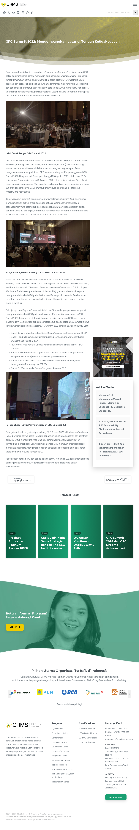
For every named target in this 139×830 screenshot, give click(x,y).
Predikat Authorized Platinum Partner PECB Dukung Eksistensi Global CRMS (18, 543)
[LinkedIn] (18, 13)
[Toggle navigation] (135, 4)
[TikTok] (32, 13)
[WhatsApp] (27, 13)
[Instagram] (22, 13)
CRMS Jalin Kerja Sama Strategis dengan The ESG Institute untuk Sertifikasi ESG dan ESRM (53, 543)
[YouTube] (13, 13)
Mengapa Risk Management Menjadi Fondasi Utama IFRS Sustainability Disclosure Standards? (112, 403)
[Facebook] (4, 13)
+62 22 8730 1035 (119, 728)
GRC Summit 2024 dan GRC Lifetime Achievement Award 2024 (116, 543)
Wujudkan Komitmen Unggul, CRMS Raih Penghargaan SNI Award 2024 (85, 543)
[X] (9, 13)
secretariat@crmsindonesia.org (119, 739)
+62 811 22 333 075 (120, 732)
